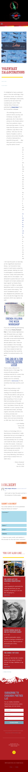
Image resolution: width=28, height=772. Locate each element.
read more (7, 594)
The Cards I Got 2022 (11, 653)
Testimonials (15, 380)
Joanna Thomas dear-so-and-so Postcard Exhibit (12, 631)
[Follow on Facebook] (14, 752)
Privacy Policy (7, 732)
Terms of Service (15, 732)
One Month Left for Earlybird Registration (12, 580)
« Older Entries (7, 672)
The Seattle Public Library (23, 224)
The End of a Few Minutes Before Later (14, 362)
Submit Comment (21, 542)
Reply (24, 497)
